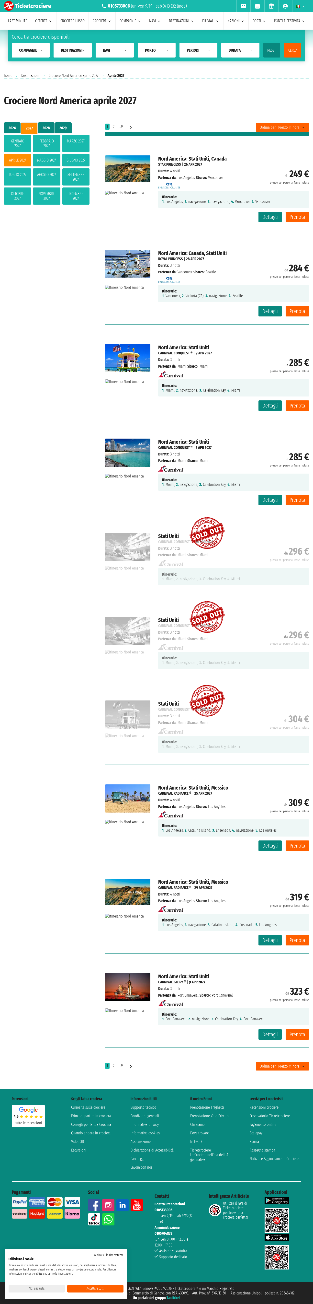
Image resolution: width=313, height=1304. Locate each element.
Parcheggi (138, 1158)
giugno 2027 (76, 160)
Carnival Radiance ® (174, 793)
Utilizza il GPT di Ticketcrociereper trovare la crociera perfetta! (235, 1210)
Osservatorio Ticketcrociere (270, 1116)
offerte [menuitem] (41, 21)
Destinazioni (30, 75)
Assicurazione (141, 1141)
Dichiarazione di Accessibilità (152, 1150)
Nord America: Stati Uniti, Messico (193, 787)
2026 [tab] (12, 128)
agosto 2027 (46, 174)
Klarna (254, 1141)
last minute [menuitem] (17, 21)
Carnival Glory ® (172, 982)
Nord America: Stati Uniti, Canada (192, 158)
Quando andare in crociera (91, 1133)
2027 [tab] (29, 128)
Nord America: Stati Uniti (183, 347)
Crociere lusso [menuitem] (72, 21)
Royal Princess (170, 258)
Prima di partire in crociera (91, 1116)
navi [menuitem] (152, 21)
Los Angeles (186, 177)
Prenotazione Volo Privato (209, 1116)
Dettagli (270, 217)
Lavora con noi (141, 1167)
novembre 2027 (47, 196)
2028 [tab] (46, 128)
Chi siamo (197, 1124)
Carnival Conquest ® (175, 353)
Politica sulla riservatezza (108, 1255)
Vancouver (185, 272)
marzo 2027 (76, 141)
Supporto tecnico (143, 1107)
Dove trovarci (200, 1133)
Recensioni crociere (264, 1107)
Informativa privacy (145, 1124)
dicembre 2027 (76, 196)
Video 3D (77, 1141)
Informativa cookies (145, 1133)
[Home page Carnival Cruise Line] (170, 373)
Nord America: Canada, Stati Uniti (192, 253)
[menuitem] (243, 6)
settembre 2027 (75, 177)
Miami (182, 366)
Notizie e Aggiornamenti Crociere (274, 1158)
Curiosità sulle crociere (88, 1107)
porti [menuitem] (257, 21)
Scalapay (256, 1133)
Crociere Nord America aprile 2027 (74, 75)
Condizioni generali (145, 1116)
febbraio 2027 (47, 143)
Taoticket (173, 1297)
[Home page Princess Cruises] (169, 184)
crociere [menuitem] (100, 21)
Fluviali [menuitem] (208, 21)
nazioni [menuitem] (233, 21)
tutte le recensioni (28, 1123)
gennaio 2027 (17, 143)
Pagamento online (263, 1124)
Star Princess (169, 164)
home (8, 75)
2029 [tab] (63, 128)
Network (196, 1141)
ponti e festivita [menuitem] (287, 21)
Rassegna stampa (262, 1150)
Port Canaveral (188, 995)
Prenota (297, 217)
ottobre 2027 (17, 196)
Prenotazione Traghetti (207, 1107)
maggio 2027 (46, 160)
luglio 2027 (17, 174)
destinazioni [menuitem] (179, 21)
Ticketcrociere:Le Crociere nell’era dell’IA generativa (209, 1155)
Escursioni (78, 1150)
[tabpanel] (46, 171)
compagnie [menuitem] (128, 21)
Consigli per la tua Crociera (91, 1124)
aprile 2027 (17, 160)
